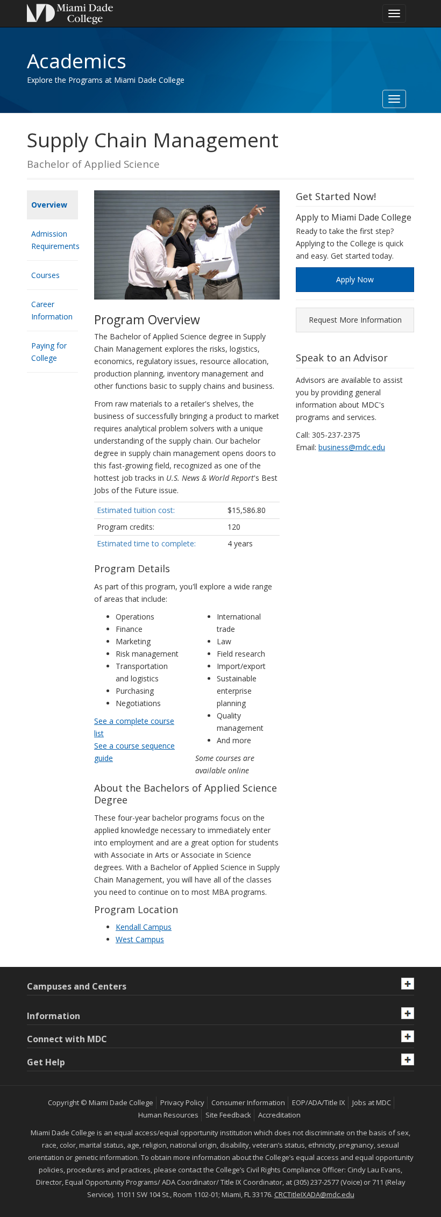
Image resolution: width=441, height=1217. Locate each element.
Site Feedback (228, 1115)
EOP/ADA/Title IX (318, 1102)
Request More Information (355, 320)
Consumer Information (248, 1102)
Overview (49, 205)
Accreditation (279, 1115)
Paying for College (49, 351)
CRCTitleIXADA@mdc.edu (314, 1194)
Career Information (52, 310)
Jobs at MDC (371, 1102)
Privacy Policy (182, 1102)
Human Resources (168, 1115)
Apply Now (355, 279)
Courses (45, 275)
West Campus (140, 939)
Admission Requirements (54, 240)
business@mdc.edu (351, 447)
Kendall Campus (144, 927)
